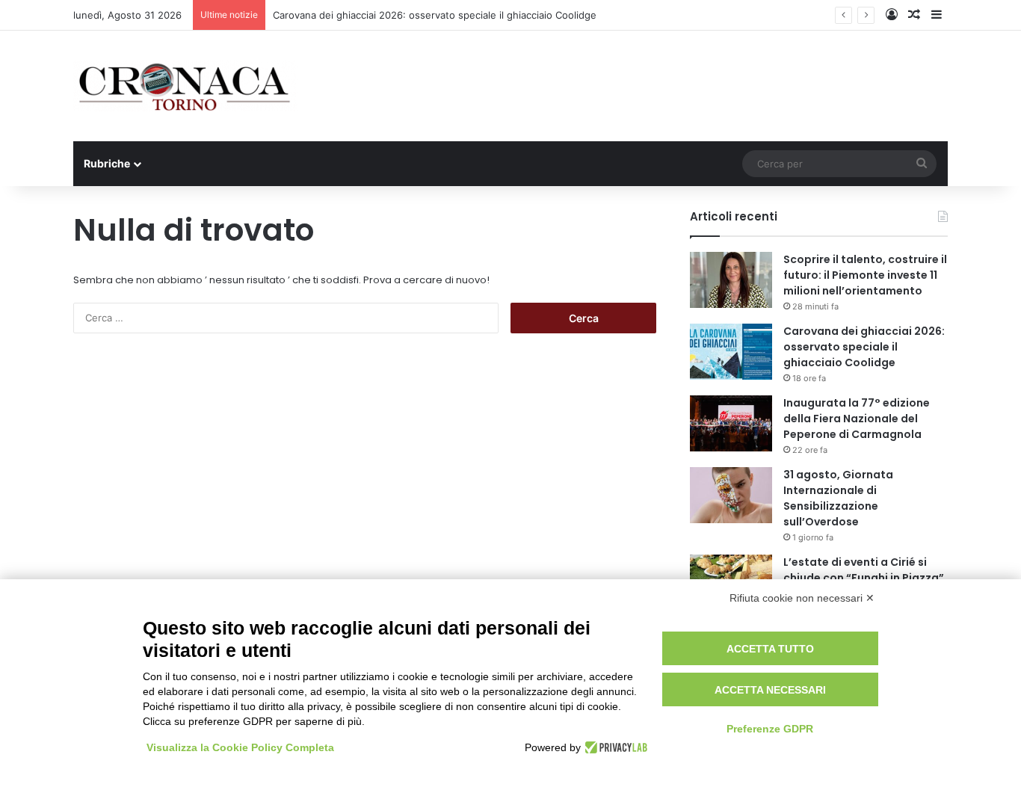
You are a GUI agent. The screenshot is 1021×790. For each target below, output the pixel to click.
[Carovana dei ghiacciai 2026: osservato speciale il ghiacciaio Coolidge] (731, 352)
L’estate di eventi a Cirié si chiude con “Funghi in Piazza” (863, 570)
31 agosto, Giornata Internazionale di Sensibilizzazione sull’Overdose (838, 498)
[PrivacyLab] (614, 747)
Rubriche (107, 163)
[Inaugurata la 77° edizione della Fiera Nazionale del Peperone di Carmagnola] (731, 423)
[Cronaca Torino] (185, 86)
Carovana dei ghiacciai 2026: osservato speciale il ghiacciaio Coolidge (434, 15)
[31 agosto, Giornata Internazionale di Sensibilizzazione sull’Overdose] (731, 495)
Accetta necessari (770, 690)
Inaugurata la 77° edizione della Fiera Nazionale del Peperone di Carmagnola (856, 418)
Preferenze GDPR (770, 729)
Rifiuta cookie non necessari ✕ (802, 598)
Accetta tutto (770, 649)
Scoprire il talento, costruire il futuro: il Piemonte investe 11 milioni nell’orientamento (865, 275)
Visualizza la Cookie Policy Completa (240, 747)
